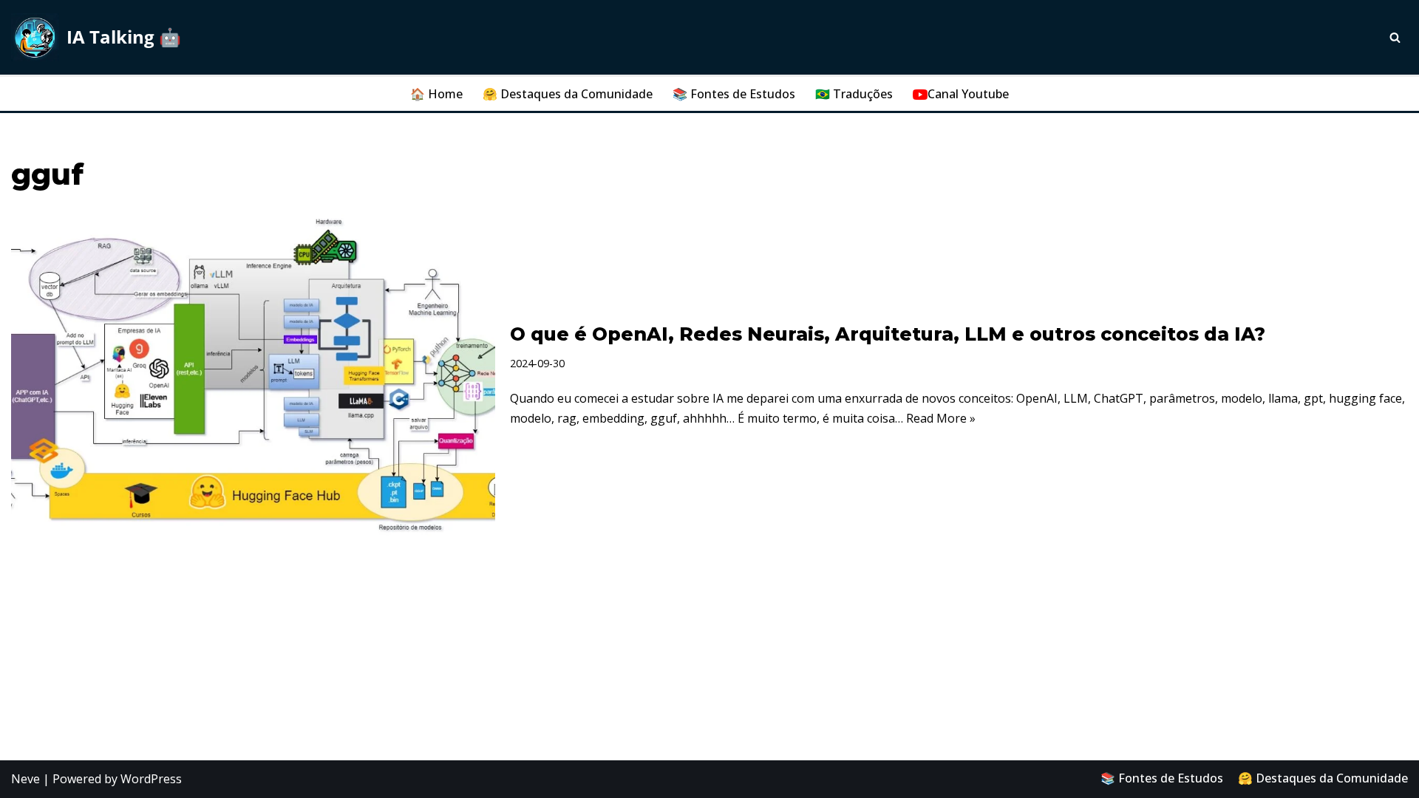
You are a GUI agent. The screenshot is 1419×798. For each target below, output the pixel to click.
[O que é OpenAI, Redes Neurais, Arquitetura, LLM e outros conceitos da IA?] (253, 375)
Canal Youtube (968, 94)
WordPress (151, 779)
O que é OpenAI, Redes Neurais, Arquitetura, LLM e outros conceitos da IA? (887, 334)
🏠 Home (436, 94)
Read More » (941, 418)
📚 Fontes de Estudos (734, 94)
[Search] (1395, 37)
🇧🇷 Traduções (854, 94)
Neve (25, 779)
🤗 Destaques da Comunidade (568, 94)
